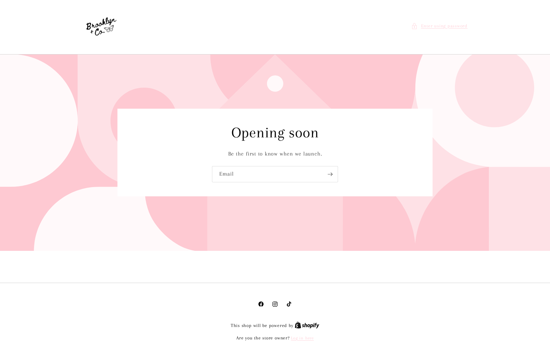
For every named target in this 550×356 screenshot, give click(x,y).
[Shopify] (307, 325)
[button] (439, 26)
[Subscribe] (330, 174)
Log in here (302, 338)
